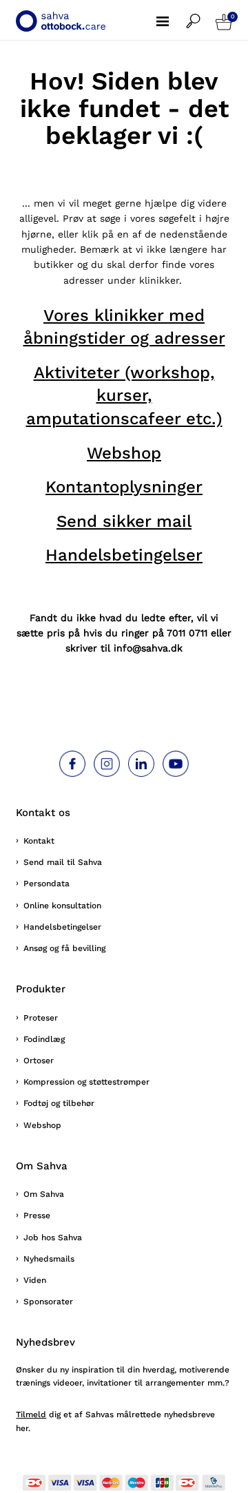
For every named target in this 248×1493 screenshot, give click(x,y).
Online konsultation (62, 905)
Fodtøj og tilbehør (58, 1103)
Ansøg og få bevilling (64, 948)
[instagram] (107, 764)
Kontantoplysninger (124, 487)
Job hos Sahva (52, 1237)
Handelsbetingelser (124, 555)
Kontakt (38, 841)
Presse (36, 1215)
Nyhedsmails (48, 1259)
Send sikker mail (124, 521)
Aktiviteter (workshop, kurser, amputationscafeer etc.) (124, 395)
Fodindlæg (44, 1039)
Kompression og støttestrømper (86, 1082)
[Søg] (201, 14)
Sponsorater (48, 1301)
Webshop (124, 453)
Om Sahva (43, 1194)
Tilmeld (31, 1414)
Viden (34, 1280)
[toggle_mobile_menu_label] (171, 14)
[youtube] (176, 764)
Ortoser (38, 1060)
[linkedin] (141, 764)
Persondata (46, 883)
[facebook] (72, 764)
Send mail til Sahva (62, 862)
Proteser (40, 1018)
